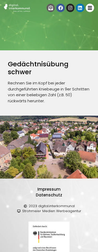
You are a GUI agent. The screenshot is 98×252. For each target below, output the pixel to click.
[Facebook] (60, 8)
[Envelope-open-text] (51, 8)
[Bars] (90, 8)
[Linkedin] (80, 8)
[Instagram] (70, 8)
